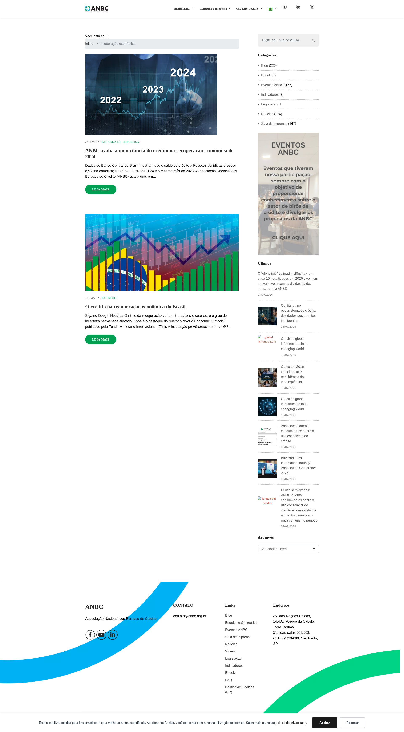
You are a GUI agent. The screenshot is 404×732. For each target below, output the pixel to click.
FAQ (228, 680)
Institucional (182, 8)
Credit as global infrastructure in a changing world (294, 344)
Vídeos (230, 651)
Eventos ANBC (272, 85)
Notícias (267, 114)
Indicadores (270, 94)
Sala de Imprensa (123, 142)
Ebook (266, 75)
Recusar (352, 722)
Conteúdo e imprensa (213, 8)
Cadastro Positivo (247, 8)
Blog (112, 298)
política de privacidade (291, 722)
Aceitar (324, 722)
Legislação (269, 104)
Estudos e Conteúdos (241, 622)
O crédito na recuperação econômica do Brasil (135, 306)
